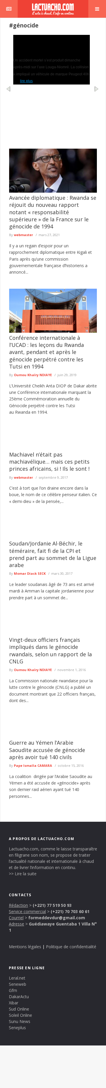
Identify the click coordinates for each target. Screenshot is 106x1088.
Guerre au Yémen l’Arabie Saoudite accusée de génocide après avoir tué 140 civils (47, 750)
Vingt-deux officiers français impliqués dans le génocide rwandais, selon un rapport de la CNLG (50, 650)
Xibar (13, 1003)
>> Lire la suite (23, 873)
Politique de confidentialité (71, 946)
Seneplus (17, 1027)
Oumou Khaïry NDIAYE (33, 375)
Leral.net (17, 978)
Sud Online (19, 1009)
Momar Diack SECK (30, 573)
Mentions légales (25, 946)
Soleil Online (20, 1015)
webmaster (23, 235)
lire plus (26, 81)
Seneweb (17, 984)
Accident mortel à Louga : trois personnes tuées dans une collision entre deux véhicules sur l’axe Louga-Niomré (51, 45)
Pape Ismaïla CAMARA (33, 765)
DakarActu (19, 996)
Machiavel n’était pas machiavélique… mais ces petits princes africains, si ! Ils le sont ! (49, 461)
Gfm (13, 990)
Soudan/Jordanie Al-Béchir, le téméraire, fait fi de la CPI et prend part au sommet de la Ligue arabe (52, 554)
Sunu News (19, 1021)
